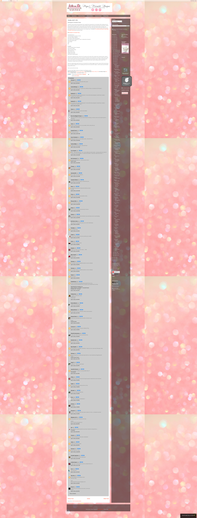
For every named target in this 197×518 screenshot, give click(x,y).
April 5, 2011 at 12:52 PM (75, 204)
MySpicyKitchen (74, 309)
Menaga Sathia (74, 201)
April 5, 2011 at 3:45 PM (75, 257)
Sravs (72, 397)
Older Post (106, 498)
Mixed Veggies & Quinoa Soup (117, 105)
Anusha (85, 72)
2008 (114, 260)
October (115, 53)
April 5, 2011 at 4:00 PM (75, 278)
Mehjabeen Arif (74, 417)
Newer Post (71, 498)
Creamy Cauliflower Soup (116, 119)
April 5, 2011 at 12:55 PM (75, 217)
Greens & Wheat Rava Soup (116, 108)
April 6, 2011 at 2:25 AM (75, 472)
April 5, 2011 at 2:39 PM (75, 244)
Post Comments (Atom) (77, 501)
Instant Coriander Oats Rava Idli (117, 209)
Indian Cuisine (73, 161)
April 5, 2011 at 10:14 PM (75, 458)
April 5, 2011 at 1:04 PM (75, 224)
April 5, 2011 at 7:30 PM (75, 400)
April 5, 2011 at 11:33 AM (75, 162)
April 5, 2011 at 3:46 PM (75, 264)
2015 (114, 42)
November (116, 51)
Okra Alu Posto (117, 83)
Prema (72, 194)
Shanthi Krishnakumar (75, 333)
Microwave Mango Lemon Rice (116, 240)
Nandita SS (73, 93)
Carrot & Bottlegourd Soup (116, 113)
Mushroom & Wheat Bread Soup (117, 127)
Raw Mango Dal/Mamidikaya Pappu (117, 72)
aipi (71, 427)
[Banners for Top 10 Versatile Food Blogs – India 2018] (121, 30)
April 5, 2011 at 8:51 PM (75, 431)
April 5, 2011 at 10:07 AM (75, 133)
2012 (114, 47)
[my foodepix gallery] (126, 88)
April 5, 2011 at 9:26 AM (75, 112)
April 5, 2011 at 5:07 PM (75, 349)
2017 (114, 39)
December (116, 50)
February (116, 253)
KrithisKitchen (73, 281)
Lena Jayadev (73, 150)
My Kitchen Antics (74, 221)
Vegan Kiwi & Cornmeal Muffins (116, 243)
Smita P (72, 362)
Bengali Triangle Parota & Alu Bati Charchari (116, 190)
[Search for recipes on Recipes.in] (115, 286)
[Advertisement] (119, 297)
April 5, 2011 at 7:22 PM (75, 393)
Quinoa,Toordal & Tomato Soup (117, 134)
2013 (114, 45)
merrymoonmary (100, 509)
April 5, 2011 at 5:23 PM (75, 365)
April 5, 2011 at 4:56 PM (75, 336)
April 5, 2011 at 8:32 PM (75, 423)
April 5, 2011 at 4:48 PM (75, 329)
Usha (106, 71)
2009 (114, 259)
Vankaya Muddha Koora (116, 130)
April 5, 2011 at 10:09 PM (75, 451)
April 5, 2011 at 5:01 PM (75, 343)
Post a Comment (73, 493)
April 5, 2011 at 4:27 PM (75, 312)
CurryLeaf (73, 326)
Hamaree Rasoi (74, 316)
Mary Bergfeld (73, 346)
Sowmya (69, 72)
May (115, 61)
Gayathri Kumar (74, 130)
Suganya (72, 248)
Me (76, 72)
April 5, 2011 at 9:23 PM (75, 438)
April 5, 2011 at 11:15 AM (75, 147)
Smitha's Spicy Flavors (75, 357)
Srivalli (78, 71)
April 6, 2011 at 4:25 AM (75, 483)
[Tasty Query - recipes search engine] (125, 93)
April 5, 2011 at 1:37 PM (75, 237)
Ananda (72, 435)
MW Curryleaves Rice (116, 156)
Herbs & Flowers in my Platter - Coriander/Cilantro (80, 287)
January (115, 255)
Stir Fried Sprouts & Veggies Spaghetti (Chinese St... (117, 232)
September (116, 55)
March (115, 252)
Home (88, 498)
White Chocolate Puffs (116, 213)
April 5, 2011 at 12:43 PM (75, 197)
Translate (120, 22)
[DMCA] (115, 274)
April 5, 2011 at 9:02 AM (75, 83)
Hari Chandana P (74, 158)
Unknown (73, 80)
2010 (114, 257)
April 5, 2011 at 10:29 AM (75, 140)
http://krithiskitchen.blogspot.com (77, 286)
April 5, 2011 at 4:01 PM (75, 290)
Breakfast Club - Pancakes (75, 288)
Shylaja (96, 71)
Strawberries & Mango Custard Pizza (117, 152)
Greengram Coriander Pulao (116, 225)
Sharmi (72, 109)
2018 (114, 37)
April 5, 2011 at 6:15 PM (75, 373)
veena (72, 123)
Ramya (72, 207)
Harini (83, 71)
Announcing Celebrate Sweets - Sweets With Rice (116, 248)
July (115, 58)
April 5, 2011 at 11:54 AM (75, 190)
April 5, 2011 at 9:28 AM (75, 120)
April (115, 63)
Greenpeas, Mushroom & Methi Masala (117, 94)
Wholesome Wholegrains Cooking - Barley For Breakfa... (117, 184)
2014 (114, 44)
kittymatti (72, 390)
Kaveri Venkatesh (74, 137)
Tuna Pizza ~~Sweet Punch (116, 206)
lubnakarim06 (73, 173)
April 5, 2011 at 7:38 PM (75, 407)
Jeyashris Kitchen (74, 179)
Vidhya (72, 377)
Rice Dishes (77, 75)
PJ (84, 71)
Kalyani (93, 71)
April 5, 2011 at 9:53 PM (75, 445)
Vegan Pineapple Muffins (116, 123)
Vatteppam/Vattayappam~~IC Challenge (117, 149)
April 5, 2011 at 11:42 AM (75, 169)
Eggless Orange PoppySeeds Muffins (117, 236)
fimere (72, 186)
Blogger (109, 509)
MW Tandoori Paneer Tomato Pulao (117, 194)
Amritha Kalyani (74, 462)
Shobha (72, 214)
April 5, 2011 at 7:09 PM (75, 386)
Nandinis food (73, 340)
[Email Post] (88, 74)
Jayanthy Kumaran (74, 369)
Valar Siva (73, 475)
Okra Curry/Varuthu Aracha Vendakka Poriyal (117, 220)
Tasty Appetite (73, 371)
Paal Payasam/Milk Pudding (117, 142)
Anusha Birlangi (74, 86)
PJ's (96, 29)
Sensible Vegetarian (75, 455)
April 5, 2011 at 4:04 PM (75, 299)
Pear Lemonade (117, 111)
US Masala (73, 430)
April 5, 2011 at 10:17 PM (75, 465)
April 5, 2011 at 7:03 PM (75, 380)
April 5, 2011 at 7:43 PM (75, 413)
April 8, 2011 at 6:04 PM (75, 491)
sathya (72, 442)
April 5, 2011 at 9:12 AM (75, 97)
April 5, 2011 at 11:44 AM (75, 176)
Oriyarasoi (73, 410)
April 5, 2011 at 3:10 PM (75, 251)
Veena (98, 71)
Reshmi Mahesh (74, 303)
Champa (80, 71)
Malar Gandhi (73, 254)
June (115, 59)
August (115, 56)
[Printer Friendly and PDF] (69, 74)
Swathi (72, 383)
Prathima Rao (73, 294)
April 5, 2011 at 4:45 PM (75, 323)
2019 (114, 36)
